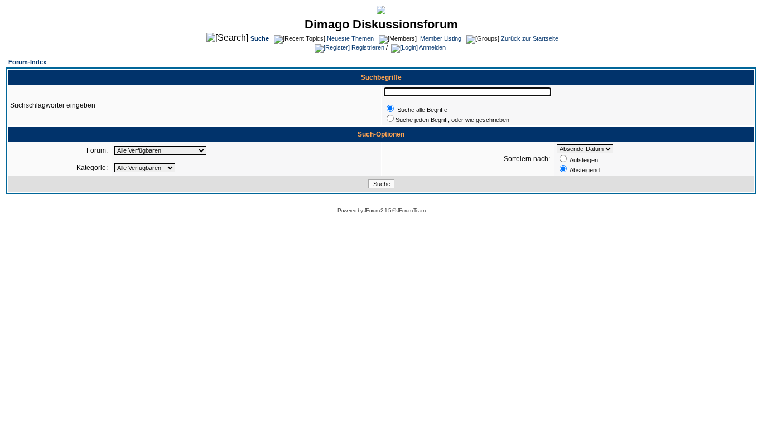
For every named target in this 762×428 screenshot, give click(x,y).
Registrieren (367, 47)
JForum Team (411, 210)
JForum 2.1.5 (378, 210)
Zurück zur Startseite (529, 38)
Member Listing (440, 38)
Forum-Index (27, 62)
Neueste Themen (350, 38)
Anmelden (432, 47)
